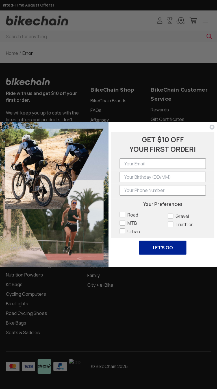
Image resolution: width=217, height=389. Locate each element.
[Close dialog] (212, 127)
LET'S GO (163, 248)
